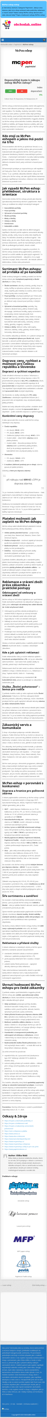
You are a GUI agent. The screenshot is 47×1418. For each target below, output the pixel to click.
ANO (10, 91)
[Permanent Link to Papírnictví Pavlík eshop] (23, 1264)
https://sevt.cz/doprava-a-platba (15, 1131)
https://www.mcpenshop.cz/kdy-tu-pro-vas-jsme (21, 1147)
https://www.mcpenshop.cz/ (14, 1141)
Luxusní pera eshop (23, 1226)
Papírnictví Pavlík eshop (23, 1276)
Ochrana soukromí (30, 1404)
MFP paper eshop (23, 1251)
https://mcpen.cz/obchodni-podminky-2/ (18, 1121)
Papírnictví (17, 44)
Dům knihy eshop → (39, 1285)
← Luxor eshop (5, 1285)
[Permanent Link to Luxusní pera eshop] (23, 1214)
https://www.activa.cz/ (12, 1134)
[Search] (44, 40)
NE (22, 91)
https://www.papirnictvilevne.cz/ (15, 1149)
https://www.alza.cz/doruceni (14, 1136)
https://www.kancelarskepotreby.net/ (17, 1139)
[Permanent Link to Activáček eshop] (23, 1188)
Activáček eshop (23, 1201)
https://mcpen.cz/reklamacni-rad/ (16, 1123)
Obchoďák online (6, 44)
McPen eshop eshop (10, 4)
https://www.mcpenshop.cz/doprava (17, 1144)
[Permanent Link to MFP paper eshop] (23, 1239)
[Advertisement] (24, 33)
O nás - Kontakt (16, 1404)
